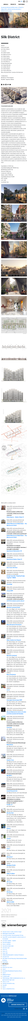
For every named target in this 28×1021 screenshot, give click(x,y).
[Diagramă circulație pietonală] (14, 469)
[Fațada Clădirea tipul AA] (14, 393)
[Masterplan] (14, 325)
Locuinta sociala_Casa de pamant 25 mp (12, 935)
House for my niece (7, 967)
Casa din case (5, 948)
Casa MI (4, 985)
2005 (14, 1017)
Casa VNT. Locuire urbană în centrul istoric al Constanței (13, 938)
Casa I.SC (4, 950)
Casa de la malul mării (8, 946)
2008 (25, 1015)
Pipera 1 (4, 966)
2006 (11, 1017)
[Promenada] (14, 250)
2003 (19, 1017)
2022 (14, 1014)
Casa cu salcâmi (6, 944)
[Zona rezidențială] (14, 231)
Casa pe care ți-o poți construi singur (12, 932)
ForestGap (5, 962)
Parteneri (21, 4)
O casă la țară (5, 976)
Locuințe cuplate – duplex (9, 941)
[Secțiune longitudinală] (14, 345)
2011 (17, 1015)
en (21, 1)
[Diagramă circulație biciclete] (14, 452)
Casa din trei (5, 957)
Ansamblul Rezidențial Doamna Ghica (12, 971)
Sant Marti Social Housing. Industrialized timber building (14, 959)
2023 (12, 1014)
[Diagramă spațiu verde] (14, 487)
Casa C (4, 969)
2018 (25, 1014)
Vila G (3, 987)
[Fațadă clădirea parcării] (14, 358)
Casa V (4, 973)
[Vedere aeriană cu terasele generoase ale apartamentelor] (14, 268)
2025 (6, 1014)
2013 (12, 1015)
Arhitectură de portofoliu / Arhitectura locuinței (11, 10)
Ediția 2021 (4, 9)
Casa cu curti (5, 982)
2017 (2, 1015)
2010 (20, 1015)
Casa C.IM (4, 953)
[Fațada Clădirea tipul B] (14, 414)
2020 (20, 1014)
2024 (9, 1014)
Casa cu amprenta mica (8, 989)
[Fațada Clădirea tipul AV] (14, 372)
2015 (7, 1015)
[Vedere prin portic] (14, 286)
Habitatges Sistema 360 (8, 934)
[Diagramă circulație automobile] (14, 434)
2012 (15, 1015)
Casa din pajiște (6, 942)
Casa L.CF (4, 951)
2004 (17, 1017)
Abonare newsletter (17, 1005)
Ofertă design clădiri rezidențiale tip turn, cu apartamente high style (13, 979)
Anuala (5, 4)
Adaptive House (6, 975)
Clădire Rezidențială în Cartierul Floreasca (13, 955)
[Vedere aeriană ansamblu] (14, 95)
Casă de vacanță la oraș (8, 983)
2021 (17, 1014)
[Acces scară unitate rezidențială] (14, 306)
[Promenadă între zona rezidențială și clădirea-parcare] (14, 213)
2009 (22, 1015)
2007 (8, 1017)
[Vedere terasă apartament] (14, 194)
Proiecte (13, 4)
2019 (22, 1014)
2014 (10, 1015)
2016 (5, 1015)
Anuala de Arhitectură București (9, 7)
